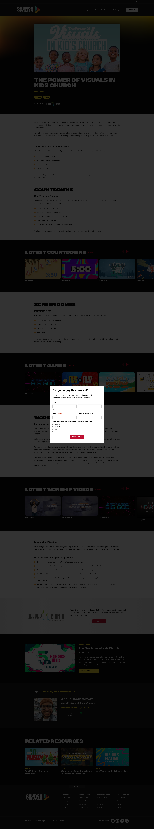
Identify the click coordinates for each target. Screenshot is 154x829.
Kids (56, 429)
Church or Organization (86, 413)
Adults (57, 431)
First (53, 409)
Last (79, 409)
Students (58, 427)
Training (57, 424)
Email (57, 413)
